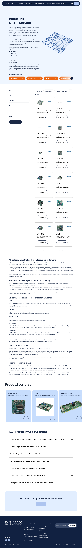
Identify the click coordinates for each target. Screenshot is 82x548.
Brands (40, 530)
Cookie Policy (66, 544)
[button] (41, 439)
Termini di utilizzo (73, 544)
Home (10, 11)
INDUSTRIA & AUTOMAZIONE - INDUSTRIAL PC (26, 11)
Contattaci (40, 504)
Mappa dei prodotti (43, 539)
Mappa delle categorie (43, 537)
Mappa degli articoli (43, 535)
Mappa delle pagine (43, 533)
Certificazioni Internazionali (45, 523)
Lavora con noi (42, 528)
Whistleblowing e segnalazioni (45, 526)
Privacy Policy (59, 544)
